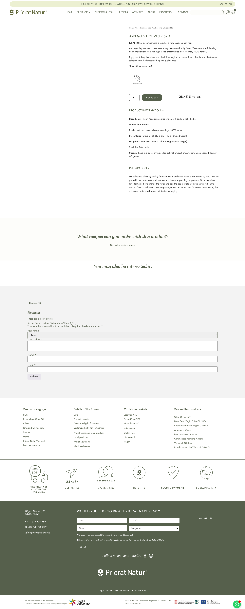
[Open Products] (89, 12)
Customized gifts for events (86, 423)
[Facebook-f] (145, 556)
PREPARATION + (139, 168)
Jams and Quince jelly (33, 427)
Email (32, 365)
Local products (81, 437)
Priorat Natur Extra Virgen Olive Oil (191, 425)
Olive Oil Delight (182, 417)
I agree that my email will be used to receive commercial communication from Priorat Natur (122, 540)
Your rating (33, 330)
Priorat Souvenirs (82, 441)
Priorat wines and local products (89, 433)
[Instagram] (151, 556)
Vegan (127, 441)
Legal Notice (105, 590)
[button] (175, 110)
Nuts (25, 414)
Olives (26, 423)
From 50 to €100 (132, 419)
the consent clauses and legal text (117, 535)
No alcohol (129, 437)
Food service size (143, 27)
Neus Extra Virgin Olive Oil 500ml (191, 421)
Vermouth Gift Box (183, 443)
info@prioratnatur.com (37, 532)
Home (131, 27)
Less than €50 (130, 414)
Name (32, 355)
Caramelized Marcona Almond (188, 438)
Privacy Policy (122, 590)
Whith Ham (129, 428)
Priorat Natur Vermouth (34, 441)
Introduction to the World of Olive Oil (192, 447)
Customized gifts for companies (89, 427)
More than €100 (131, 423)
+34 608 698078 (37, 527)
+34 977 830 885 (36, 521)
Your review (35, 339)
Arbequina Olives (182, 430)
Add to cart (152, 97)
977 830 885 (106, 488)
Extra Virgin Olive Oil (33, 419)
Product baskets (81, 419)
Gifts (76, 414)
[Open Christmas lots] (114, 12)
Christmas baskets (82, 446)
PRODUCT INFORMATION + (146, 110)
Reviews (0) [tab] (35, 303)
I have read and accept (106, 535)
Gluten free (129, 433)
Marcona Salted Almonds (186, 434)
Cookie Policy (139, 590)
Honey (26, 436)
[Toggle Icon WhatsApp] (237, 604)
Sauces (26, 432)
